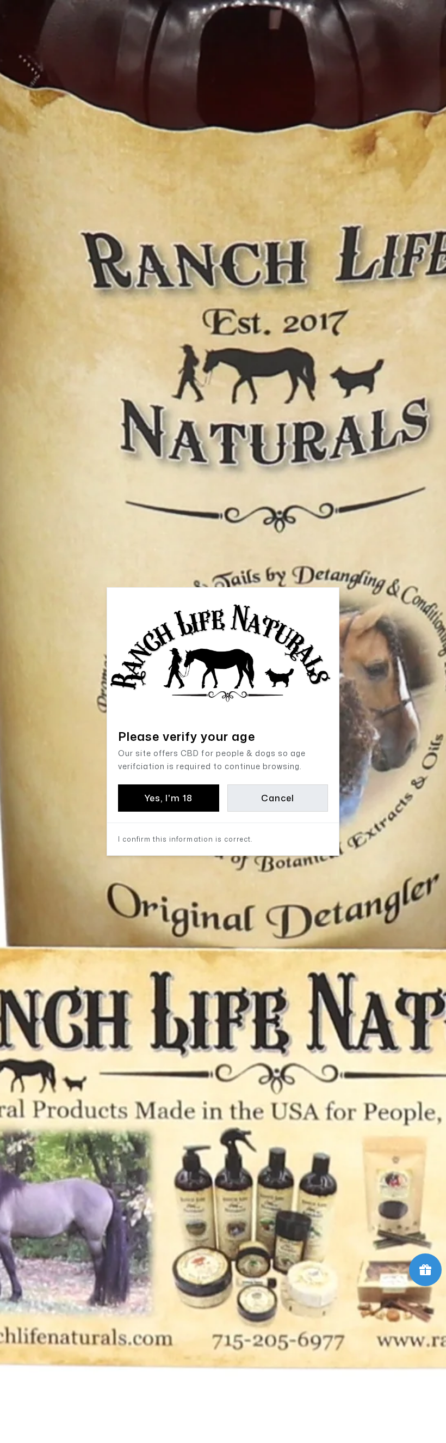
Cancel (277, 798)
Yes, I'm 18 (168, 798)
